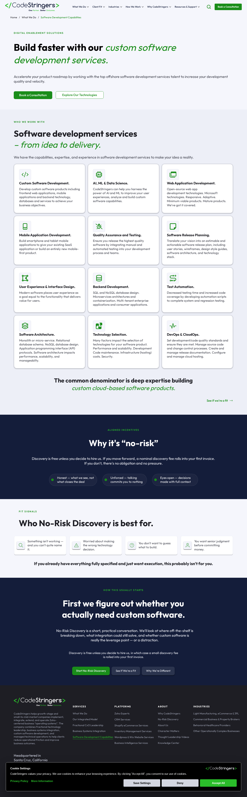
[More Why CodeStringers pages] (170, 7)
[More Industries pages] (121, 7)
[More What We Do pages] (88, 7)
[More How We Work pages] (143, 7)
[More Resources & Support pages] (199, 7)
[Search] (208, 6)
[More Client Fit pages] (104, 7)
